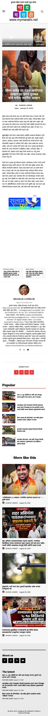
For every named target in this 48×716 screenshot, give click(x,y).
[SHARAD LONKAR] (24, 290)
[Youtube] (28, 349)
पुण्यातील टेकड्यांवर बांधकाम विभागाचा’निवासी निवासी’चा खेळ (29, 430)
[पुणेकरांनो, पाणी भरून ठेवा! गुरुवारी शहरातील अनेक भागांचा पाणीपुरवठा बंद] (24, 568)
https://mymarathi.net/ (24, 302)
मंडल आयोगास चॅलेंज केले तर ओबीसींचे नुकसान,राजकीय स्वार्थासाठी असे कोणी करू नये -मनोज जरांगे (11, 274)
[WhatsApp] (31, 372)
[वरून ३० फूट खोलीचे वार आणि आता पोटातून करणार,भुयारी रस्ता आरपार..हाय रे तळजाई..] (8, 395)
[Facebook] (20, 349)
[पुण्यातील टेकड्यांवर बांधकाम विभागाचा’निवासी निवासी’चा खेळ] (8, 430)
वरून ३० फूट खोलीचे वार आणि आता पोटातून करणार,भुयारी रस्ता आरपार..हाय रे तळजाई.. (29, 396)
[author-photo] (3, 503)
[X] (24, 349)
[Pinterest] (26, 372)
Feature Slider (17, 86)
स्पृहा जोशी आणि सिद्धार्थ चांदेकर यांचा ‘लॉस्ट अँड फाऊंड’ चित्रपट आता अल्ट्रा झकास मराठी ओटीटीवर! (34, 274)
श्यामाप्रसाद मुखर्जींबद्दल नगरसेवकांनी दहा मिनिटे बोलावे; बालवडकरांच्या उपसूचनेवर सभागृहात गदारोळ (20, 631)
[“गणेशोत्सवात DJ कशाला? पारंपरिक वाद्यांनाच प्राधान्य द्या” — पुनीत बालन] (24, 38)
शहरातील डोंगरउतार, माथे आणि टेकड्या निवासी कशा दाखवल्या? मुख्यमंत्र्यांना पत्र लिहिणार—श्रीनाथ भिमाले (30, 441)
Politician (33, 86)
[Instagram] (10, 660)
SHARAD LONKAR (25, 105)
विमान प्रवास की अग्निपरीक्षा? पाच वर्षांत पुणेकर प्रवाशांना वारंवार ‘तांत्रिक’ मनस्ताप (30, 419)
